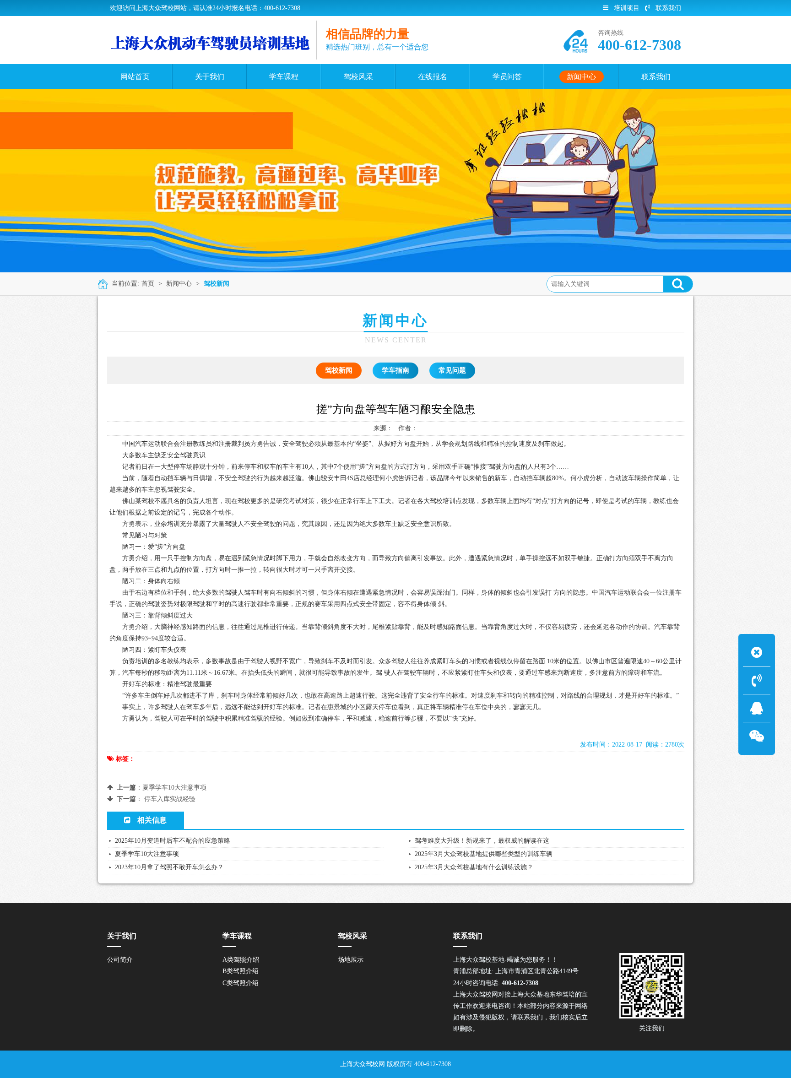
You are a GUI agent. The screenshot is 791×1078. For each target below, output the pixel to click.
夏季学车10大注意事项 (174, 787)
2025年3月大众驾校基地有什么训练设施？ (474, 867)
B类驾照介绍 (240, 971)
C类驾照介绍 (240, 983)
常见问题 (452, 370)
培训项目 (626, 8)
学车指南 (395, 370)
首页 (147, 283)
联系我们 (668, 8)
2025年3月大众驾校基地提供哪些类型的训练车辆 (484, 853)
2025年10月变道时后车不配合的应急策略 (172, 840)
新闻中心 (179, 283)
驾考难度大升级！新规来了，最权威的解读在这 (482, 840)
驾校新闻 (216, 283)
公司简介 (120, 959)
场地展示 (350, 959)
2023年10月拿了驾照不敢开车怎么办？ (169, 867)
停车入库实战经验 (169, 799)
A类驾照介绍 (240, 959)
